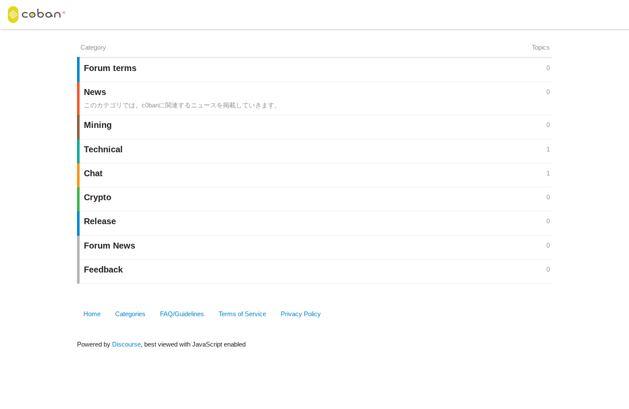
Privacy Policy (301, 313)
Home (92, 313)
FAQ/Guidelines (182, 313)
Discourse (126, 344)
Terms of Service (242, 313)
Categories (130, 313)
